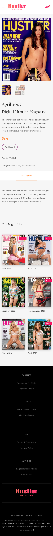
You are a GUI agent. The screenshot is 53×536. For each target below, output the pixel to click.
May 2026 (32, 268)
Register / (24, 388)
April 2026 (32, 353)
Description (26, 175)
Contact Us (26, 474)
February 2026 (8, 311)
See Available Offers (26, 409)
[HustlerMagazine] (17, 7)
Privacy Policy (26, 448)
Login (31, 388)
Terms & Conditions (26, 442)
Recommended (28, 165)
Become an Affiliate (26, 383)
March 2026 (7, 353)
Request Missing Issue (26, 468)
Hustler (16, 165)
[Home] (26, 492)
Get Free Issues (26, 415)
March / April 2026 (36, 311)
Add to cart (10, 147)
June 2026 (6, 268)
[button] (47, 20)
